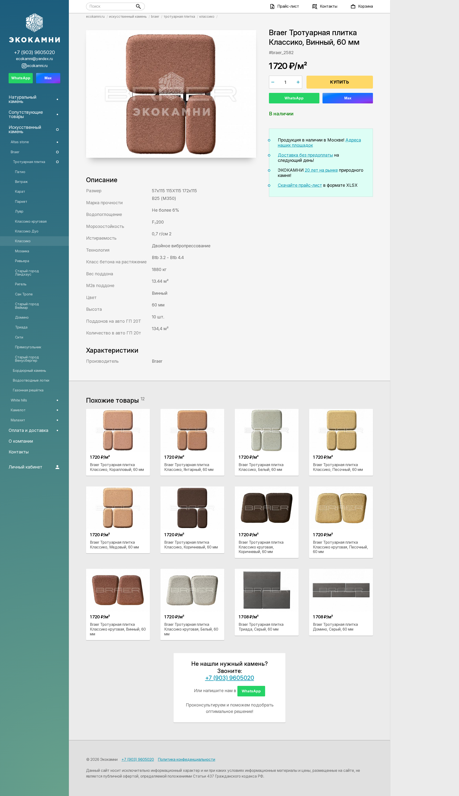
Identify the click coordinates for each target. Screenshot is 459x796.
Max (347, 98)
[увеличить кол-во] (298, 82)
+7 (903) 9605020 (229, 677)
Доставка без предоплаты (305, 155)
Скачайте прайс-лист (300, 185)
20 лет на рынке (321, 170)
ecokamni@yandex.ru (34, 59)
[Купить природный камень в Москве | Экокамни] (34, 28)
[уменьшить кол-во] (273, 82)
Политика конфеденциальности (186, 759)
